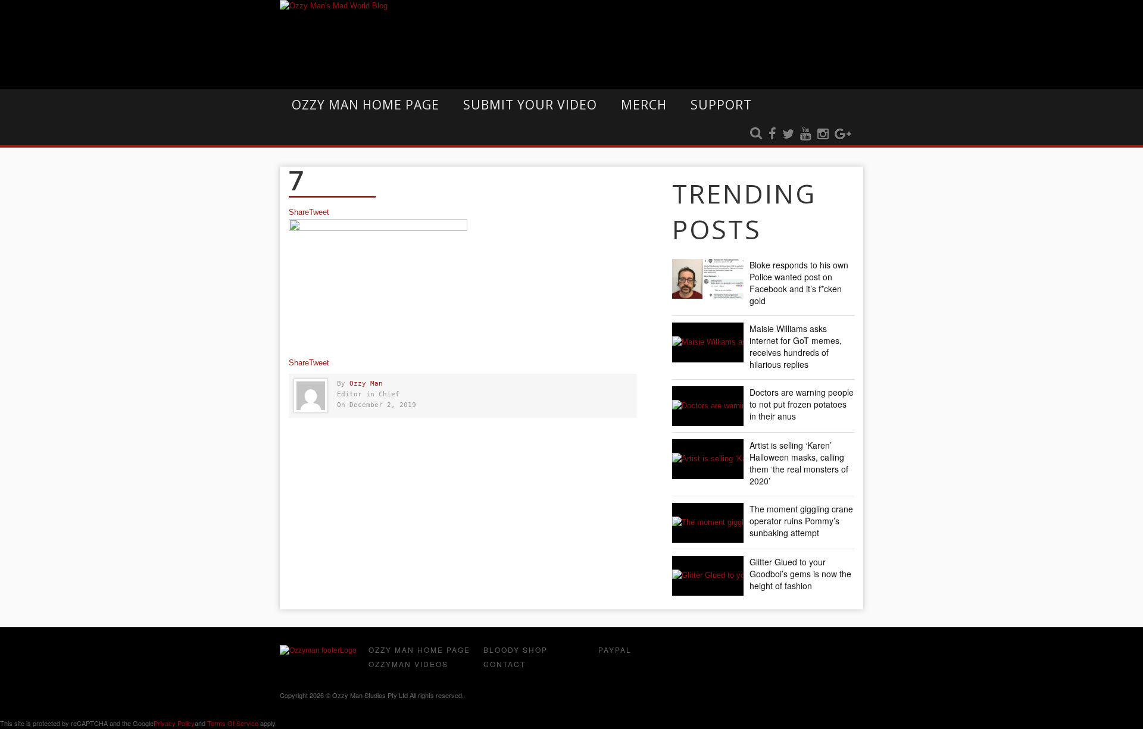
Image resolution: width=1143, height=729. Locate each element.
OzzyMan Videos (408, 664)
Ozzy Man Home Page (365, 104)
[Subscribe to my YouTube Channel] (805, 134)
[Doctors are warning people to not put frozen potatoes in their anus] (708, 406)
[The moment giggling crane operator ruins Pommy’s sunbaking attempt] (708, 522)
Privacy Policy (174, 723)
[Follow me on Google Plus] (843, 134)
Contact (504, 664)
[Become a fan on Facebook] (772, 134)
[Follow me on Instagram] (823, 134)
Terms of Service (232, 723)
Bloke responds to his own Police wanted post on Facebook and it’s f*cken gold (798, 282)
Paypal (615, 649)
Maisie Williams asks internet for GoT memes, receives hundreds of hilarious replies (795, 346)
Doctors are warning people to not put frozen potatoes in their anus (801, 404)
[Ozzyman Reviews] (318, 650)
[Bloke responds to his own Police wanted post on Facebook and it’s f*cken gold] (708, 278)
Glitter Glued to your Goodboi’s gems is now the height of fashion (800, 574)
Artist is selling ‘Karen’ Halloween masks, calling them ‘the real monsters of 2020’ (798, 463)
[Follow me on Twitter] (788, 134)
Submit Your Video (530, 104)
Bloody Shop (515, 649)
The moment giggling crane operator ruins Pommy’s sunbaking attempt (801, 521)
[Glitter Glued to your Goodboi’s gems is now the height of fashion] (708, 575)
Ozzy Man (366, 383)
